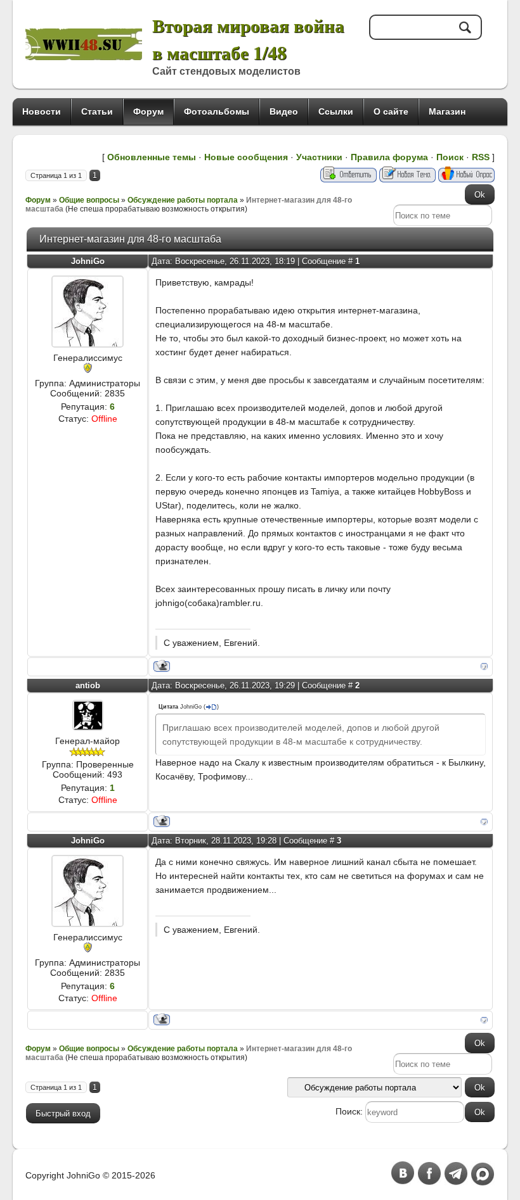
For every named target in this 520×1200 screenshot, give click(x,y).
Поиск (450, 157)
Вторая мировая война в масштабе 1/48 (248, 38)
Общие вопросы (89, 200)
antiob (87, 685)
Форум (38, 200)
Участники (319, 157)
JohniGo (88, 261)
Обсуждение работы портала (182, 200)
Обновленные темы (151, 157)
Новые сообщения (246, 157)
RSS (481, 157)
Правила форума (389, 157)
